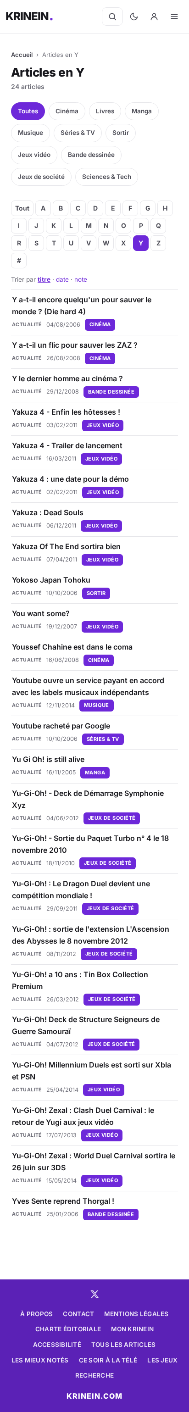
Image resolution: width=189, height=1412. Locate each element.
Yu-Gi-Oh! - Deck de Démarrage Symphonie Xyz (88, 799)
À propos (36, 1313)
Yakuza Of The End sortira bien (66, 546)
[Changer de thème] (134, 16)
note (80, 279)
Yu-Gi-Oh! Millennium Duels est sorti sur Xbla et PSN (91, 1070)
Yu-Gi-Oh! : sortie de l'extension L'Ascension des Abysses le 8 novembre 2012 (90, 934)
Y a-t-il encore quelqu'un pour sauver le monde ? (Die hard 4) (81, 305)
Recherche (94, 1375)
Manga (142, 111)
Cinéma (67, 111)
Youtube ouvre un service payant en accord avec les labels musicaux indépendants (88, 686)
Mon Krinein (132, 1329)
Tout (22, 208)
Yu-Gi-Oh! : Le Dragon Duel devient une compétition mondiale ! (81, 889)
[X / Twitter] (94, 1294)
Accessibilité (57, 1344)
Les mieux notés (40, 1360)
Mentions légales (136, 1313)
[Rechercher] (112, 16)
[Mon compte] (154, 16)
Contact (78, 1313)
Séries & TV (78, 132)
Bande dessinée (91, 154)
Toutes (28, 111)
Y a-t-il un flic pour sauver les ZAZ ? (75, 345)
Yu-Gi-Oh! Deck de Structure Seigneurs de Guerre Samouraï (86, 1025)
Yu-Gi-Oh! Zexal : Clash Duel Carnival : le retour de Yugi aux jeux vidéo (83, 1116)
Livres (105, 111)
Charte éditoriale (68, 1329)
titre (44, 279)
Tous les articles (123, 1344)
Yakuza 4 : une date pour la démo (70, 479)
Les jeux (162, 1360)
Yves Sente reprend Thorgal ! (63, 1201)
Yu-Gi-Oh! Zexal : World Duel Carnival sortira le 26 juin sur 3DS (93, 1161)
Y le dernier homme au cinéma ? (67, 378)
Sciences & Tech (106, 176)
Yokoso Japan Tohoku (51, 579)
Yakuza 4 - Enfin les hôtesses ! (66, 412)
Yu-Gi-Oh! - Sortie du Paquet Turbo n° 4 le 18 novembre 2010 (90, 844)
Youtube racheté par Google (61, 725)
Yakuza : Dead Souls (47, 512)
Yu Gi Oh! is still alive (48, 759)
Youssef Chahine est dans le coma (72, 646)
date (62, 279)
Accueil (22, 54)
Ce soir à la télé (108, 1360)
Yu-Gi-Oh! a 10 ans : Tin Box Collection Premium (80, 980)
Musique (30, 132)
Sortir (120, 132)
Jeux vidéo (34, 154)
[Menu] (174, 16)
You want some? (41, 613)
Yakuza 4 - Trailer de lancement (67, 445)
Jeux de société (41, 176)
